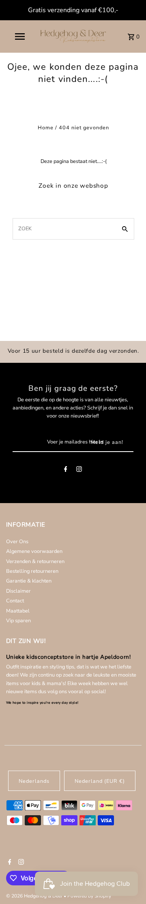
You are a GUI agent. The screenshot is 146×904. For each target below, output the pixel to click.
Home (46, 127)
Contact (15, 600)
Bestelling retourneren (32, 571)
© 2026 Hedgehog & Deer (35, 896)
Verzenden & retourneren (35, 561)
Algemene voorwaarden (34, 551)
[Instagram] (79, 470)
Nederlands (34, 781)
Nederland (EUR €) (100, 781)
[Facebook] (65, 470)
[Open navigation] (19, 36)
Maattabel (18, 611)
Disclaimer (18, 591)
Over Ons (17, 541)
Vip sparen (18, 620)
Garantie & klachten (29, 581)
